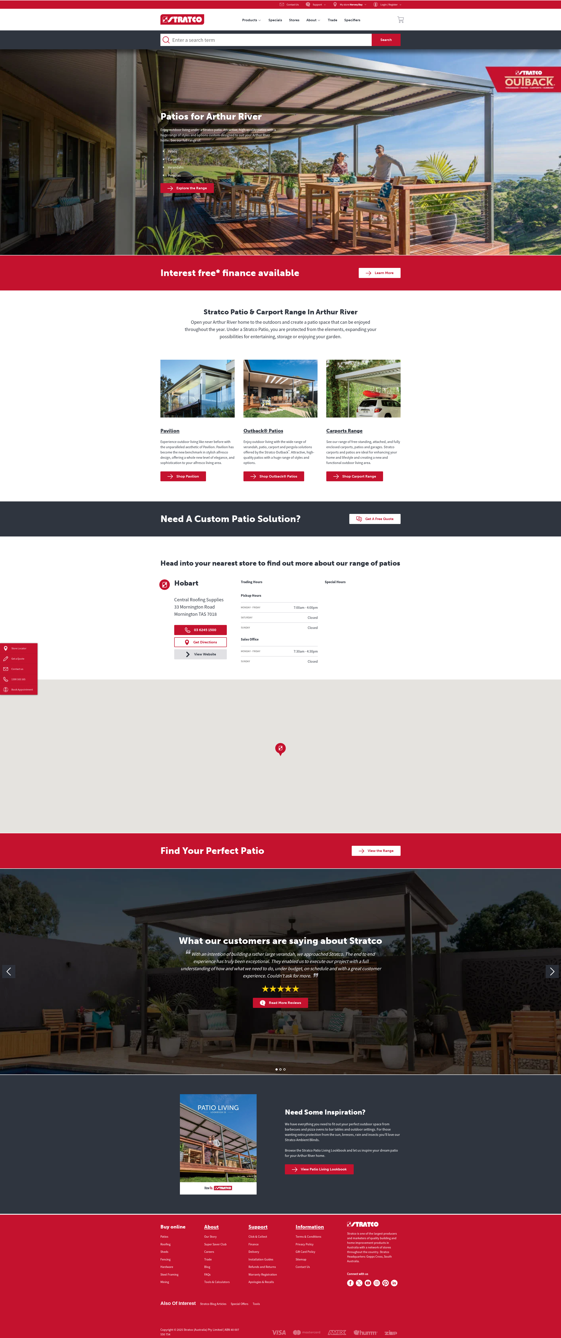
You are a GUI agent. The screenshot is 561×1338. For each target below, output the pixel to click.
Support (258, 1227)
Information (310, 1227)
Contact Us (303, 1267)
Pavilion (169, 431)
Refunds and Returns (262, 1267)
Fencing (165, 1259)
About (211, 1227)
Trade (208, 1259)
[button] (280, 749)
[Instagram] (376, 1283)
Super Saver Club (215, 1244)
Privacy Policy (305, 1244)
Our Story (210, 1237)
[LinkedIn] (394, 1283)
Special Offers (239, 1304)
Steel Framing (169, 1274)
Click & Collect (258, 1237)
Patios (164, 1237)
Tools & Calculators (217, 1282)
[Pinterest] (385, 1283)
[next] (552, 971)
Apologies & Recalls (261, 1282)
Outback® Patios (263, 431)
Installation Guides (261, 1259)
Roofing (165, 1244)
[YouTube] (368, 1283)
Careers (209, 1252)
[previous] (8, 971)
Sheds (164, 1252)
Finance (254, 1244)
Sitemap (301, 1259)
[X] (359, 1283)
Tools (256, 1304)
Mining (164, 1282)
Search (386, 40)
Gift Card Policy (305, 1252)
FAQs (207, 1274)
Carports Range (344, 431)
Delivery (254, 1252)
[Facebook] (350, 1283)
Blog (207, 1267)
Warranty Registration (263, 1274)
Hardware (166, 1267)
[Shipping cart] (400, 20)
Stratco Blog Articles (213, 1304)
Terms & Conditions (308, 1237)
